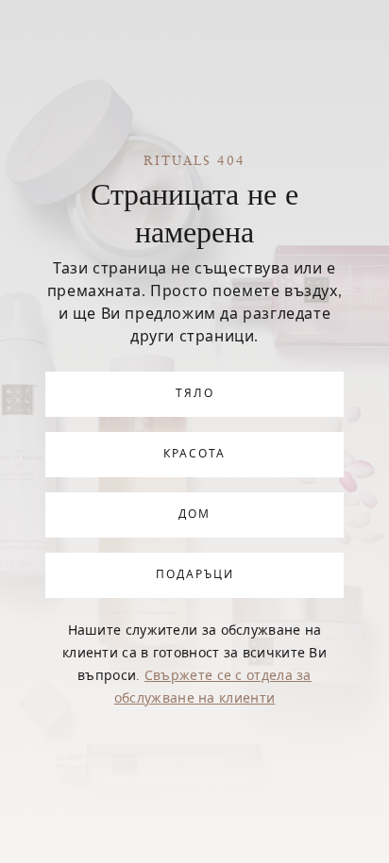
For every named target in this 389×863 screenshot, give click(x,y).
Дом (194, 515)
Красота (194, 454)
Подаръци (195, 575)
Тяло (195, 394)
